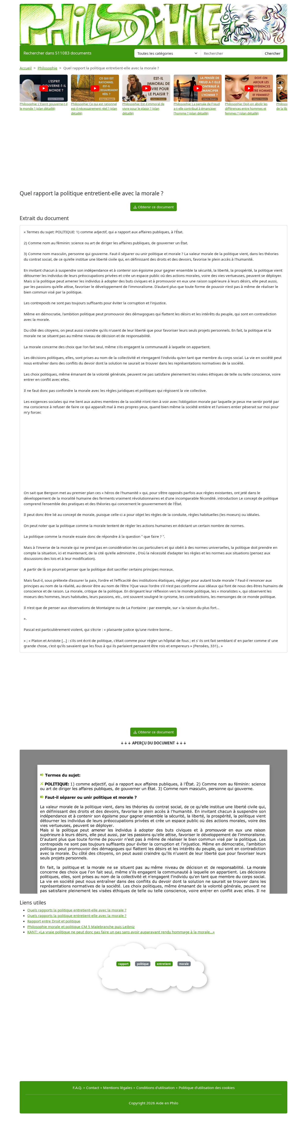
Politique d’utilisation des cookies (207, 1087)
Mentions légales (117, 1087)
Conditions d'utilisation (155, 1087)
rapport (123, 964)
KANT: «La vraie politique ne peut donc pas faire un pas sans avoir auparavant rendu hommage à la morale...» (121, 931)
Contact (92, 1087)
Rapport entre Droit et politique (53, 921)
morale (184, 964)
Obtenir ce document (155, 206)
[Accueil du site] (153, 22)
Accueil (26, 68)
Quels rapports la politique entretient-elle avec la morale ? (76, 910)
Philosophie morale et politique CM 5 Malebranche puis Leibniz (81, 926)
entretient (164, 964)
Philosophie (47, 68)
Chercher (272, 53)
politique (143, 964)
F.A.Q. (77, 1087)
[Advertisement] (153, 152)
